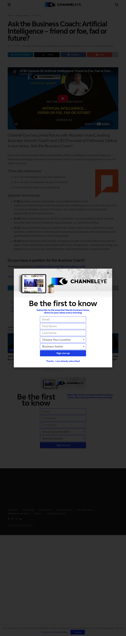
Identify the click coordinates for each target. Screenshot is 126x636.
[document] (63, 318)
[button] (108, 273)
